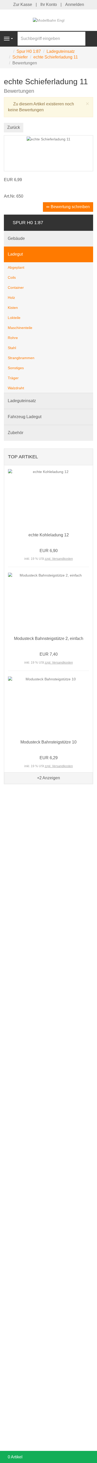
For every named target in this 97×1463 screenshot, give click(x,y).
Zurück (13, 127)
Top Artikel (23, 456)
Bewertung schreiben (70, 207)
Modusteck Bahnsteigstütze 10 (48, 742)
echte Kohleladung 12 (48, 535)
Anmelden (74, 4)
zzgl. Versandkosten (59, 559)
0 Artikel (15, 1457)
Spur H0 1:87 (28, 222)
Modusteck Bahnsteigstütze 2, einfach (48, 638)
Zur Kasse (22, 4)
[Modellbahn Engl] (48, 20)
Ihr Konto (48, 4)
